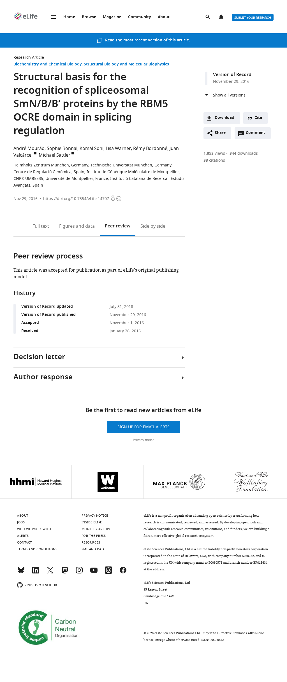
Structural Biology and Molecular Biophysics (126, 64)
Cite (258, 118)
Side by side (152, 226)
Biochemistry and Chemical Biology (47, 64)
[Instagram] (79, 572)
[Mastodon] (65, 572)
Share (220, 133)
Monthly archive (97, 529)
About (164, 17)
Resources (91, 542)
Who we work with (34, 529)
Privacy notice (143, 440)
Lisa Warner (118, 148)
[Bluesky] (21, 572)
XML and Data (93, 549)
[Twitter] (50, 572)
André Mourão (29, 148)
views (214, 153)
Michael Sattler (54, 155)
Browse (89, 17)
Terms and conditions (37, 549)
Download (224, 118)
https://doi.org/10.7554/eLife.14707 (76, 199)
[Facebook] (123, 572)
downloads (244, 153)
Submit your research (252, 17)
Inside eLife (92, 522)
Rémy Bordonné (150, 148)
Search (208, 17)
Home (69, 17)
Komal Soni (91, 148)
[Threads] (108, 572)
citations (214, 160)
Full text (41, 226)
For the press (94, 535)
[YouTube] (94, 572)
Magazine (112, 17)
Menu (53, 17)
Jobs (21, 522)
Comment (257, 134)
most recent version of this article (156, 40)
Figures (77, 226)
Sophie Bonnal (62, 148)
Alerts (221, 17)
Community (139, 17)
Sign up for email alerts (143, 427)
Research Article (28, 57)
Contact (24, 542)
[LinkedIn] (36, 572)
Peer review (117, 226)
